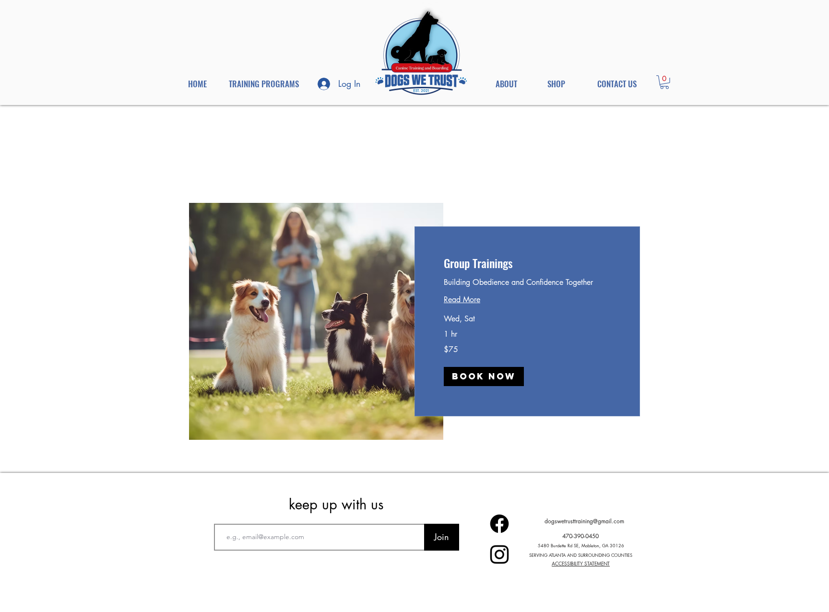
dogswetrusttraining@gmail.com (584, 521)
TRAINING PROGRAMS (264, 84)
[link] (527, 263)
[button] (664, 82)
